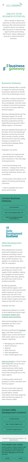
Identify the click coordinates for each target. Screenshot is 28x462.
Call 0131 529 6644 (14, 207)
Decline (7, 458)
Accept (20, 458)
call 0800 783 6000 (14, 419)
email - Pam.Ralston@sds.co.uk (14, 424)
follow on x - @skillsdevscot (14, 429)
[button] (3, 4)
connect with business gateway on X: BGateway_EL (14, 218)
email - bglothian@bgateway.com (14, 212)
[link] (14, 5)
